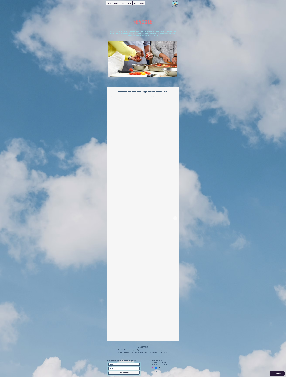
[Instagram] (152, 367)
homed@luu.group (160, 363)
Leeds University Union (162, 364)
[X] (159, 367)
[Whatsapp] (163, 367)
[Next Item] (175, 218)
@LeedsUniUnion (152, 350)
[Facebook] (155, 367)
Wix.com (165, 373)
